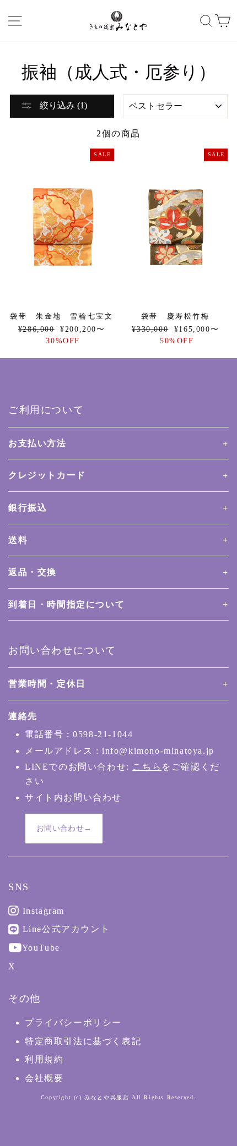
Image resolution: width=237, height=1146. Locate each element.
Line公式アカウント (64, 929)
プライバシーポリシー (73, 1022)
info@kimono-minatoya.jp (158, 750)
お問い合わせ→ (63, 828)
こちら (146, 766)
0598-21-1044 (103, 734)
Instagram (41, 910)
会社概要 (44, 1078)
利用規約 (44, 1059)
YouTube (39, 947)
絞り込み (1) (62, 105)
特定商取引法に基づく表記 (83, 1041)
